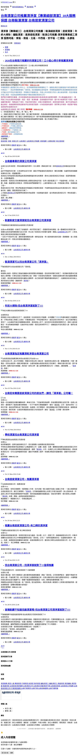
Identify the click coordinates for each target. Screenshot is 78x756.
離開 (11, 753)
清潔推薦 (43, 141)
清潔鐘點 (68, 683)
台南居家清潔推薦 (16, 686)
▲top (2, 153)
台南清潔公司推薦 (33, 141)
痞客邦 (13, 145)
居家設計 (17, 43)
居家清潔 (4, 141)
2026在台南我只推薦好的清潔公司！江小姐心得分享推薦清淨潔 (39, 60)
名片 (6, 52)
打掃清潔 (25, 683)
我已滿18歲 (5, 753)
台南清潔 (22, 141)
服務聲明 (58, 728)
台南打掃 (34, 688)
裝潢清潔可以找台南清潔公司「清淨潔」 (27, 261)
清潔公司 (15, 141)
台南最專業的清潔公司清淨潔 (21, 161)
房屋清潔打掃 (45, 686)
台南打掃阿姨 (53, 688)
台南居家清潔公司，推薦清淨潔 (22, 479)
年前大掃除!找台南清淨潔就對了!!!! (24, 305)
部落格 (7, 49)
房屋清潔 (61, 683)
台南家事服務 (43, 688)
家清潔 (30, 683)
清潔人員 (11, 683)
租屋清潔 (6, 686)
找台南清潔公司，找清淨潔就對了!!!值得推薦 (29, 565)
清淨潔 (26, 281)
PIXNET (24, 728)
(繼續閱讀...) (5, 136)
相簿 (6, 47)
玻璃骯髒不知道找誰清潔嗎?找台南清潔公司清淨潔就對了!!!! (37, 609)
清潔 (10, 141)
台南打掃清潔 (26, 688)
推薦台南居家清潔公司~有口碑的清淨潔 (26, 525)
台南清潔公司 (62, 232)
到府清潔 (37, 683)
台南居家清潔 (55, 686)
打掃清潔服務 (16, 688)
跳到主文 (4, 26)
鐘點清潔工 (45, 683)
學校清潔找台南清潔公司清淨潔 (22, 434)
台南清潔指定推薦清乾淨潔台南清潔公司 (27, 353)
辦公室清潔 (60, 141)
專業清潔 (18, 683)
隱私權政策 (50, 728)
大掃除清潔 (51, 141)
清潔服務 (4, 683)
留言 (18, 145)
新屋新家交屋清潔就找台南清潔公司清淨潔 (28, 220)
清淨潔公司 (60, 166)
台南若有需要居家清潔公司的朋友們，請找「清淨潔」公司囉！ (39, 393)
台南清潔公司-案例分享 (21, 149)
